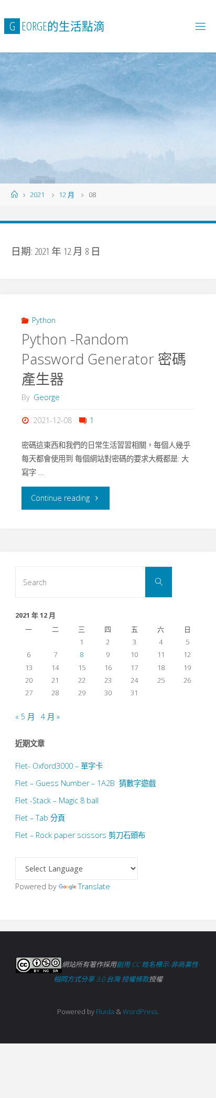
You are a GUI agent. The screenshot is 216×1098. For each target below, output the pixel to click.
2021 (37, 194)
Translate (94, 886)
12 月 (66, 194)
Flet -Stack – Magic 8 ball (57, 800)
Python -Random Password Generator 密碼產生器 (103, 359)
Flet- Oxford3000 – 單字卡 (59, 766)
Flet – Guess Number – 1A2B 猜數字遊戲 (85, 783)
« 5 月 (25, 717)
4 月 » (50, 717)
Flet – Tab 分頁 (40, 818)
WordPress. (141, 1011)
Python (44, 320)
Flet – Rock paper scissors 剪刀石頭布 (80, 835)
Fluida (104, 1011)
